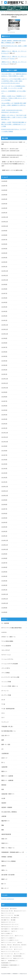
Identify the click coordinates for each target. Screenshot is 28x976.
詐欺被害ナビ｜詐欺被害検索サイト (13, 973)
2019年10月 (4, 549)
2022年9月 (4, 392)
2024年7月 (4, 293)
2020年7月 (4, 509)
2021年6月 (4, 459)
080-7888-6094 (6, 908)
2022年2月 (4, 423)
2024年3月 (4, 311)
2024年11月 (4, 275)
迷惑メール (4, 870)
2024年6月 (4, 298)
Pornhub (20, 942)
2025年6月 (4, 244)
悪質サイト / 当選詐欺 (7, 776)
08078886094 (14, 908)
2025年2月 (4, 262)
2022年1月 (4, 428)
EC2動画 (17, 915)
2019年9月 (4, 554)
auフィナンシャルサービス (8, 915)
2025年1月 (4, 266)
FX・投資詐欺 (5, 623)
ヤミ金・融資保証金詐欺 (7, 708)
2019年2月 (4, 585)
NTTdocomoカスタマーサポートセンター (11, 926)
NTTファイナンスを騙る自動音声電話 (11, 627)
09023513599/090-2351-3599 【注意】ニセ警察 (14, 46)
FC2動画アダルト (15, 917)
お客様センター (6, 947)
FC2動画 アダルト (6, 919)
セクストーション (6, 654)
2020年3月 (4, 527)
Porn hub (4, 944)
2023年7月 (4, 347)
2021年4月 (4, 468)
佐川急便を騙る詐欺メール (8, 731)
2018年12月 (4, 594)
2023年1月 (4, 374)
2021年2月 (4, 477)
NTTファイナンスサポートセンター (9, 942)
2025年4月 (4, 253)
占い (2, 749)
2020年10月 (4, 495)
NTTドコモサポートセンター (8, 935)
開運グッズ (4, 879)
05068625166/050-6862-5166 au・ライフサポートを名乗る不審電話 (13, 130)
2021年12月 (4, 432)
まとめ (3, 699)
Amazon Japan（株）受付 (8, 910)
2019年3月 (4, 581)
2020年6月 (4, 513)
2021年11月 (4, 437)
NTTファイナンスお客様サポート (9, 938)
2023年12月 (4, 325)
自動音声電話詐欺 (6, 834)
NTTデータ (15, 931)
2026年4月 (4, 199)
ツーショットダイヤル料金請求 (9, 663)
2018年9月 (4, 607)
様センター (5, 960)
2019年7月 (4, 563)
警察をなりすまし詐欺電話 (8, 861)
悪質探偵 (3, 785)
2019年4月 (4, 576)
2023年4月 (4, 361)
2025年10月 (4, 226)
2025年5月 (4, 248)
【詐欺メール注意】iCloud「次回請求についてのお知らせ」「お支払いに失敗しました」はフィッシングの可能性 (13, 98)
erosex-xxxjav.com (6, 917)
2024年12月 (4, 271)
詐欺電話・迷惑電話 (6, 856)
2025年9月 (4, 230)
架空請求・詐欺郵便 (6, 807)
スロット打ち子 (5, 650)
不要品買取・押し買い (7, 726)
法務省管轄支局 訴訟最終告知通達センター (11, 965)
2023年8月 (4, 343)
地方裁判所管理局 (17, 956)
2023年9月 (4, 338)
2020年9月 (4, 500)
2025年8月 (4, 235)
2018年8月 (4, 612)
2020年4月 (4, 522)
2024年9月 (4, 284)
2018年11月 (4, 599)
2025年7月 (4, 239)
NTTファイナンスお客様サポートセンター (11, 940)
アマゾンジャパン (18, 949)
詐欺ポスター (4, 843)
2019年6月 (4, 567)
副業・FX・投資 (5, 744)
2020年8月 (4, 504)
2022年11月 (4, 383)
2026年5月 (4, 194)
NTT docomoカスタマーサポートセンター (11, 924)
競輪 (2, 825)
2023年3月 (4, 365)
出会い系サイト (5, 735)
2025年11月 (4, 221)
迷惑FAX (3, 865)
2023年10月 (4, 334)
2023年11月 (4, 329)
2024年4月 (4, 307)
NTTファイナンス (19, 935)
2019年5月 (4, 572)
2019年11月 (4, 545)
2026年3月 (4, 203)
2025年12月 (4, 217)
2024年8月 (4, 289)
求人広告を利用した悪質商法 (9, 812)
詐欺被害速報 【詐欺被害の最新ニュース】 (12, 852)
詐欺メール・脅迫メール (7, 847)
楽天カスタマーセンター (19, 958)
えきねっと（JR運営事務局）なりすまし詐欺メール (13, 92)
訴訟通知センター (6, 967)
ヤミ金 (3, 704)
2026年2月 (4, 208)
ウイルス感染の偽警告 (7, 641)
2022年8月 (4, 396)
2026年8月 (4, 181)
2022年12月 (4, 378)
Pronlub (10, 944)
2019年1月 (4, 590)
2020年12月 (4, 486)
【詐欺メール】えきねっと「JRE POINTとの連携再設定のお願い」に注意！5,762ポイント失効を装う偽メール (13, 117)
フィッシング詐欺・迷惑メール (9, 686)
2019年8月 (4, 558)
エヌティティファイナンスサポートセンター (11, 951)
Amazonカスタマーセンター (20, 910)
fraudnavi (12, 58)
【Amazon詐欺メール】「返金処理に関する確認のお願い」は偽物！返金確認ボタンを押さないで (13, 105)
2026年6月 (4, 190)
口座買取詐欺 (4, 753)
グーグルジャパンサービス (8, 953)
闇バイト (3, 883)
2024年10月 (4, 280)
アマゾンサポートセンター (8, 949)
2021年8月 (4, 450)
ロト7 (2, 717)
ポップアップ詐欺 (6, 695)
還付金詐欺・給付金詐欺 (7, 874)
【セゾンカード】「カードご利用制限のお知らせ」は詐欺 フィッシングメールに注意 (13, 87)
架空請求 (3, 803)
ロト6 (2, 713)
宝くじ (3, 762)
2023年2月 (4, 369)
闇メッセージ (4, 888)
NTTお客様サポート (6, 928)
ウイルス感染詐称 (6, 645)
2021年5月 (4, 464)
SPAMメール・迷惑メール (8, 636)
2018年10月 (4, 603)
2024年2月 (4, 316)
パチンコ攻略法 (5, 672)
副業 (2, 740)
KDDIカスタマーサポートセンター (9, 922)
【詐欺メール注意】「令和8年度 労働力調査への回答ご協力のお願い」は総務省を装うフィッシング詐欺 (13, 124)
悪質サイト (4, 771)
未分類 (3, 798)
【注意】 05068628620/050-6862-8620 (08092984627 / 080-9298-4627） (12, 111)
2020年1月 (4, 536)
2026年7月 (4, 185)
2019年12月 (4, 540)
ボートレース (4, 690)
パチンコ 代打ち (5, 668)
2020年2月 (4, 531)
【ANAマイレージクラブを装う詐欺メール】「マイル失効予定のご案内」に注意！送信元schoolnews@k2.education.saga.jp (14, 81)
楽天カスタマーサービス (7, 958)
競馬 (2, 829)
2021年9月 (4, 446)
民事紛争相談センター (13, 960)
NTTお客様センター (6, 931)
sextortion (4, 632)
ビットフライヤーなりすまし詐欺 (10, 677)
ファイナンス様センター (7, 956)
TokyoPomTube (17, 944)
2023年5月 (4, 356)
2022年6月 (4, 405)
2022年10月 (4, 387)
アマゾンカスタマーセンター (16, 947)
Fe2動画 (13, 919)
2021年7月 (4, 455)
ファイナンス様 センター (20, 953)
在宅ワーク (4, 758)
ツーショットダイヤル (7, 659)
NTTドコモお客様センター (8, 933)
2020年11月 (4, 491)
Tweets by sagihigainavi (7, 899)
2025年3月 (4, 257)
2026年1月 (4, 212)
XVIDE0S (24, 944)
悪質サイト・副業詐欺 (7, 780)
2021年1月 (4, 482)
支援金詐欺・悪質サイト (7, 794)
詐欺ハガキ (4, 838)
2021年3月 (4, 473)
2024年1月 (4, 320)
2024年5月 (4, 302)
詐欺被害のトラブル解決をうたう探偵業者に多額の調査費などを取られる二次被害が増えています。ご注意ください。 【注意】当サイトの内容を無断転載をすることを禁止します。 (14, 8)
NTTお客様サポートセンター (18, 928)
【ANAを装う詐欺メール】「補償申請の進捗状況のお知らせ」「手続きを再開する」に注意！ (14, 75)
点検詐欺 (3, 816)
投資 (2, 789)
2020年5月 (4, 518)
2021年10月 (4, 441)
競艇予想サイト (5, 820)
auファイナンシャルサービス (8, 913)
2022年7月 (4, 401)
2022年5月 (4, 410)
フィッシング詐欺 (6, 681)
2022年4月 (4, 414)
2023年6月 (4, 352)
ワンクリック (4, 722)
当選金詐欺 (4, 767)
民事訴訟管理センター (7, 962)
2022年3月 (4, 419)
